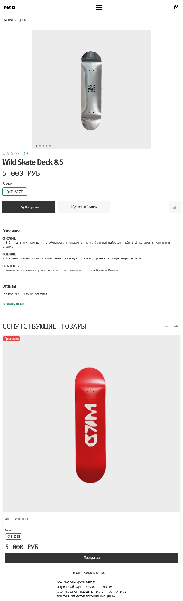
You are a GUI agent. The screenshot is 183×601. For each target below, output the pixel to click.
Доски (22, 20)
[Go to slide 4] (46, 146)
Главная (7, 20)
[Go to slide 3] (43, 146)
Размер (7, 183)
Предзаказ (92, 557)
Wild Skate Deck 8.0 (19, 519)
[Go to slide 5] (50, 146)
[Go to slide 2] (40, 146)
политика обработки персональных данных (86, 596)
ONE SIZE (15, 191)
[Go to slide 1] (36, 146)
